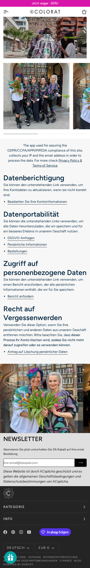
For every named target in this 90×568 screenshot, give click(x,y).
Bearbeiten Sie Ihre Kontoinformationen (37, 202)
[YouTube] (29, 532)
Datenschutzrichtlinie (60, 557)
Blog (77, 560)
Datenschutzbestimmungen (24, 481)
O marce (66, 560)
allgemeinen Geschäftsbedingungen (46, 476)
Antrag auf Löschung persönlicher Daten (38, 352)
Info (8, 519)
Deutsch (16, 548)
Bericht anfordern (21, 296)
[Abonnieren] (80, 463)
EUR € (44, 548)
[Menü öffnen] (9, 12)
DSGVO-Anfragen (21, 238)
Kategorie (14, 507)
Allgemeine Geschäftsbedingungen (30, 560)
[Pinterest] (13, 532)
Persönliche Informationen (27, 244)
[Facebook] (5, 532)
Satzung (34, 557)
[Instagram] (21, 532)
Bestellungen (17, 251)
